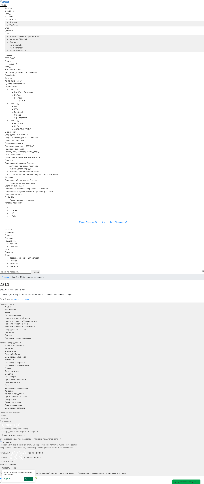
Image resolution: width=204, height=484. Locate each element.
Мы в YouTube (15, 45)
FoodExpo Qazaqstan (23, 92)
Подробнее (7, 479)
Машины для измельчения (17, 365)
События (9, 31)
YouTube (13, 260)
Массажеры (10, 377)
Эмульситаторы (12, 371)
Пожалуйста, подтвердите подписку (22, 152)
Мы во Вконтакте (17, 50)
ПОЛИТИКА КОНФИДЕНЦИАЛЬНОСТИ (22, 157)
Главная (8, 55)
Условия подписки (13, 203)
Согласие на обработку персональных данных (26, 188)
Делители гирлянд (13, 405)
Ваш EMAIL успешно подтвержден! (21, 72)
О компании (10, 132)
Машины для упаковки (15, 357)
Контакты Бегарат (13, 81)
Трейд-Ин (9, 197)
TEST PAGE (10, 58)
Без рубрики (11, 309)
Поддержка (10, 19)
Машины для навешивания (17, 388)
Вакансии (13, 263)
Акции (8, 61)
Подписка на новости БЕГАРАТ (19, 146)
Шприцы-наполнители (15, 345)
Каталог (8, 8)
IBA (15, 106)
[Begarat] (102, 1)
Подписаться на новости (13, 435)
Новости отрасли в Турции (17, 324)
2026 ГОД (14, 120)
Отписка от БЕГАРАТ (14, 140)
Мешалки (9, 374)
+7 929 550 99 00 (34, 453)
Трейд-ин (13, 25)
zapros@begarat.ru (8, 464)
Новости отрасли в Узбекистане (20, 326)
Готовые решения (13, 315)
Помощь (13, 22)
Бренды (8, 14)
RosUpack (18, 112)
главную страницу (22, 299)
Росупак (18, 98)
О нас (7, 33)
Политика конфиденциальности (24, 171)
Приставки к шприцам (15, 379)
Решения (9, 16)
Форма (22, 100)
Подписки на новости (15, 149)
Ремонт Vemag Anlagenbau (21, 200)
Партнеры (9, 332)
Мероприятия (11, 86)
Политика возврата (14, 154)
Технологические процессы (18, 338)
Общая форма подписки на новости (21, 137)
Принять (28, 479)
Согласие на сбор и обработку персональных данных (34, 174)
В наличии (9, 11)
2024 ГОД (14, 89)
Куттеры (9, 348)
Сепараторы (10, 399)
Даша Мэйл (10, 75)
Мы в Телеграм (16, 48)
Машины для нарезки (15, 362)
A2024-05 (14, 64)
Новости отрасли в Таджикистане (21, 321)
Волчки (8, 368)
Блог (7, 28)
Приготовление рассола (16, 396)
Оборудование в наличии (16, 135)
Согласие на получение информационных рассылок (29, 191)
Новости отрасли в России (17, 318)
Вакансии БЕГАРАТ (18, 39)
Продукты (9, 335)
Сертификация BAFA (14, 186)
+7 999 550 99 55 (32, 457)
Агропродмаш (20, 118)
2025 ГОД (14, 103)
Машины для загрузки (15, 408)
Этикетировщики (13, 402)
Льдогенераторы (12, 382)
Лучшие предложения (15, 83)
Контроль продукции (14, 394)
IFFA (16, 109)
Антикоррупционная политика (23, 166)
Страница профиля (14, 194)
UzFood (17, 95)
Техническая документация (22, 183)
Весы (7, 385)
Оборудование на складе (16, 329)
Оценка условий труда (20, 169)
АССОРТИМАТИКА (22, 129)
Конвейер (9, 391)
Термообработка (12, 354)
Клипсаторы (10, 351)
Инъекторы (10, 360)
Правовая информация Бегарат (24, 36)
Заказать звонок (9, 468)
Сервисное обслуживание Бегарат (21, 180)
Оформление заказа (14, 143)
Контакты (13, 42)
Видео (8, 312)
